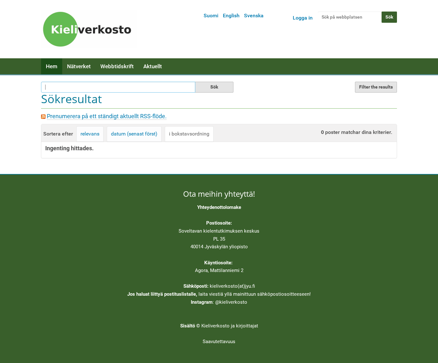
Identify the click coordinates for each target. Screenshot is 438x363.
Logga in (303, 18)
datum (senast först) (134, 134)
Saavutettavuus (219, 341)
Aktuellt (152, 66)
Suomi (211, 15)
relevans (89, 134)
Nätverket (79, 66)
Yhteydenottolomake (219, 207)
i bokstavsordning (189, 134)
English (231, 15)
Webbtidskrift (117, 66)
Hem (51, 66)
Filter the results (376, 86)
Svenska (254, 15)
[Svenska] (89, 29)
